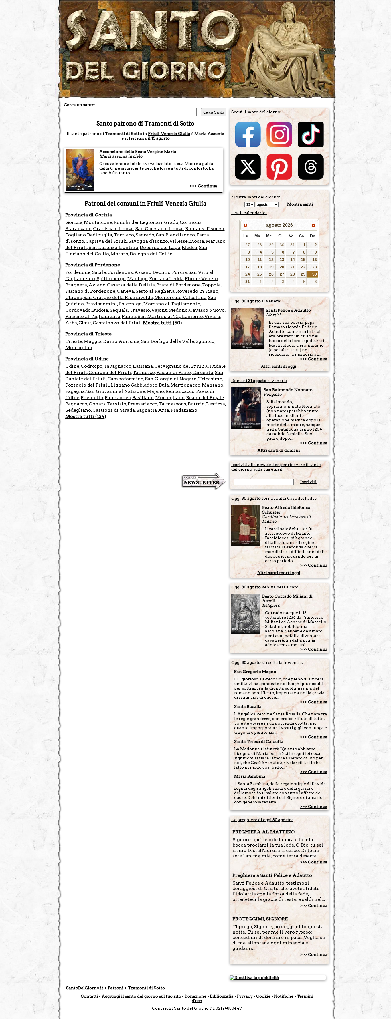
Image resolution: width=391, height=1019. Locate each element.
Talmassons (172, 404)
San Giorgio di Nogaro (171, 378)
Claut (84, 322)
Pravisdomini (101, 304)
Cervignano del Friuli (179, 366)
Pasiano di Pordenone (90, 291)
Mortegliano (170, 397)
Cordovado (78, 310)
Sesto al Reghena (155, 291)
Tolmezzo (144, 372)
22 (303, 267)
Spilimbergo (111, 278)
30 (282, 244)
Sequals (119, 310)
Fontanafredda (166, 278)
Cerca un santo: (80, 104)
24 (247, 274)
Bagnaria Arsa (152, 410)
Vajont (159, 310)
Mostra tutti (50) (162, 322)
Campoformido (125, 378)
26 (271, 274)
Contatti (89, 996)
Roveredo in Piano (197, 291)
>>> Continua (203, 186)
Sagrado (144, 235)
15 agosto (160, 138)
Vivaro (212, 316)
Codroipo (91, 366)
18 (259, 267)
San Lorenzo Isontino (113, 247)
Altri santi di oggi (278, 366)
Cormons (191, 222)
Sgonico (205, 341)
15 (303, 259)
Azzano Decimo (152, 272)
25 (259, 274)
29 (271, 244)
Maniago (137, 278)
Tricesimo (210, 378)
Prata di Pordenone (178, 285)
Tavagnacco (117, 366)
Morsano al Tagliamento (171, 304)
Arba (71, 322)
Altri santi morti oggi (278, 572)
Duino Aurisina (121, 341)
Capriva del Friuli (106, 241)
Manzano (212, 385)
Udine (72, 366)
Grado (171, 222)
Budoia (100, 310)
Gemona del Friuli (109, 372)
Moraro (119, 253)
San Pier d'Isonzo (175, 235)
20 (282, 267)
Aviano (97, 285)
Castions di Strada (113, 410)
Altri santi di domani (278, 450)
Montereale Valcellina (180, 297)
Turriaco (124, 235)
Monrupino (78, 347)
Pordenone (77, 272)
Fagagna (75, 391)
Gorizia (73, 222)
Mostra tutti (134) (85, 416)
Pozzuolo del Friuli (87, 385)
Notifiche (283, 996)
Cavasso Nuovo (207, 310)
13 (282, 259)
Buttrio (196, 404)
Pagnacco (76, 404)
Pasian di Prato (173, 372)
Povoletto (92, 397)
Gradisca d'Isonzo (113, 228)
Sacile (99, 272)
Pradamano (184, 410)
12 (271, 259)
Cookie (263, 996)
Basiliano (143, 397)
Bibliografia (222, 996)
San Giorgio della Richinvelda (118, 297)
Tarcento (202, 372)
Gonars (97, 404)
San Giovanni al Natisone (115, 391)
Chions (73, 297)
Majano (155, 391)
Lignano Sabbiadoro (133, 385)
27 (247, 244)
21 (292, 267)
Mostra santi (300, 204)
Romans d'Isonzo (204, 228)
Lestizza (215, 404)
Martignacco (185, 385)
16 (314, 259)
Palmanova (118, 397)
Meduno (178, 310)
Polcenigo (130, 304)
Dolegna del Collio (151, 253)
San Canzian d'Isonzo (159, 228)
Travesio (139, 310)
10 (247, 259)
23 (314, 267)
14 (292, 259)
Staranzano (78, 228)
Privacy (245, 996)
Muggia (93, 341)
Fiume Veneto (201, 278)
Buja (164, 385)
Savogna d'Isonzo (148, 241)
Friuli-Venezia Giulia (169, 133)
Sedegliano (78, 410)
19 (271, 267)
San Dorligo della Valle (167, 341)
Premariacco (142, 404)
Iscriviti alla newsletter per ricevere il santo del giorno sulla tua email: (276, 466)
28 (259, 244)
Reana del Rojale (205, 397)
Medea (189, 247)
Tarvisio (116, 404)
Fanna (129, 316)
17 (247, 267)
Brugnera (76, 285)
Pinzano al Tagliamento (92, 316)
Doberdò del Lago (160, 247)
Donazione (195, 996)
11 (260, 259)
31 (292, 244)
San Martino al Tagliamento (170, 316)
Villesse (178, 241)
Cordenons (120, 272)
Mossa (196, 241)
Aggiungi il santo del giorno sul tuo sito (141, 996)
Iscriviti (308, 481)
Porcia (179, 272)
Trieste (73, 341)
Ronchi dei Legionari (138, 222)
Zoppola (211, 285)
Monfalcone (98, 222)
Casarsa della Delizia (131, 285)
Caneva (125, 291)
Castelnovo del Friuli (117, 322)
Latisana (143, 366)
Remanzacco (180, 391)
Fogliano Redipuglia (88, 235)
